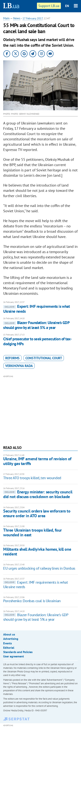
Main (6, 18)
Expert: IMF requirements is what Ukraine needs (36, 309)
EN (67, 6)
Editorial (8, 647)
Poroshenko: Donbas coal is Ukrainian (32, 600)
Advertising (10, 639)
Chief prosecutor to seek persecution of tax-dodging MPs (37, 341)
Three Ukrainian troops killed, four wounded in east (32, 532)
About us (9, 634)
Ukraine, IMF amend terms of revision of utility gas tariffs (37, 461)
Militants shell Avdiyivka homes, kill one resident (37, 552)
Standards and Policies (18, 652)
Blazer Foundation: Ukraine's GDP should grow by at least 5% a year (36, 325)
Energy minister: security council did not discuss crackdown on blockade (37, 494)
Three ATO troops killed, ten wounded (32, 477)
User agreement (13, 656)
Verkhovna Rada (19, 366)
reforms (12, 358)
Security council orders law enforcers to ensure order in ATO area (36, 513)
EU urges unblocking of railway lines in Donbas (39, 568)
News (16, 18)
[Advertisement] (40, 410)
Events (7, 643)
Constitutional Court (43, 358)
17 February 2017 (33, 18)
